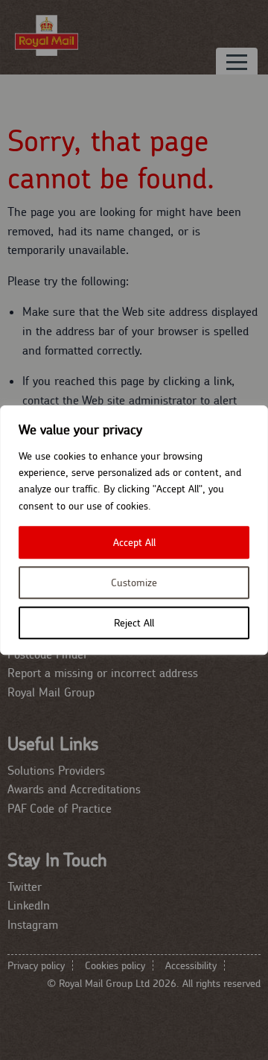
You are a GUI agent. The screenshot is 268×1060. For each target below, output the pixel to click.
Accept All (134, 542)
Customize (134, 582)
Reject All (134, 622)
